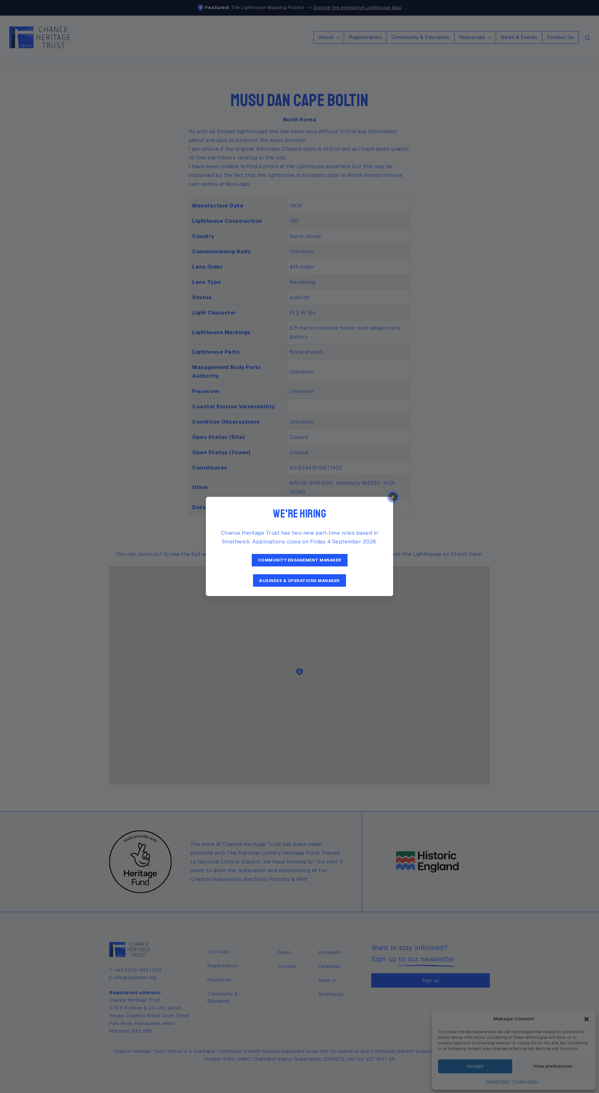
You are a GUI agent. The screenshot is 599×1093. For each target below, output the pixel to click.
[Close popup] (393, 497)
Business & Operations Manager (299, 580)
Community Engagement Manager (299, 560)
